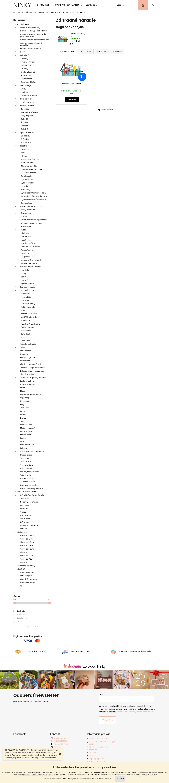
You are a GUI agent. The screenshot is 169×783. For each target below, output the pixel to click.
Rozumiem (120, 779)
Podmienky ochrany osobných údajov (102, 742)
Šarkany (24, 122)
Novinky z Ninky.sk (61, 744)
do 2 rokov (26, 233)
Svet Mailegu (25, 85)
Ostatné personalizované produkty (31, 44)
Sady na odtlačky (28, 82)
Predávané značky (97, 761)
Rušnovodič (26, 330)
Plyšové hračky (27, 65)
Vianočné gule (26, 575)
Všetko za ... (22, 532)
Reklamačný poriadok (98, 747)
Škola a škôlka (26, 515)
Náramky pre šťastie (29, 502)
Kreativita (24, 146)
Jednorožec (25, 408)
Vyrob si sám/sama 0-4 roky (33, 193)
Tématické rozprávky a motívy (33, 377)
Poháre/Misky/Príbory (29, 471)
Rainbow (24, 448)
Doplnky (24, 92)
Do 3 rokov (25, 136)
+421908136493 (60, 741)
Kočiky (23, 273)
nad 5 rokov (27, 240)
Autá (22, 441)
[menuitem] (45, 5)
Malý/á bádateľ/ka (29, 317)
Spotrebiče (26, 297)
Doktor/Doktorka (28, 307)
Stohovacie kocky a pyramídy (34, 220)
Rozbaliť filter (31, 626)
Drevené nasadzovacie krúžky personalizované (33, 35)
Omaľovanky (26, 176)
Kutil (23, 337)
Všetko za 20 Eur (27, 535)
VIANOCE (21, 569)
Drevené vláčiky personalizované (34, 31)
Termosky (24, 458)
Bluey (22, 391)
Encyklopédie (26, 361)
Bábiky (23, 277)
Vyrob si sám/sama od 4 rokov (34, 196)
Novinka (22, 618)
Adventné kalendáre (28, 579)
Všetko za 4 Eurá (27, 545)
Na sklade (22, 611)
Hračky (22, 52)
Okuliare (24, 126)
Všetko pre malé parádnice (31, 488)
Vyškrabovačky (27, 183)
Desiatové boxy (27, 468)
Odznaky (24, 508)
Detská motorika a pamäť (31, 206)
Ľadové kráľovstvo (28, 384)
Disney (23, 418)
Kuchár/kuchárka (28, 290)
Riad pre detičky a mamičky (32, 451)
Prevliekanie (26, 226)
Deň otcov (24, 522)
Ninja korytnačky (27, 445)
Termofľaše (25, 461)
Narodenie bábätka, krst (30, 525)
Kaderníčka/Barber (29, 314)
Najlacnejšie (86, 51)
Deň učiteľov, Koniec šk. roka (32, 495)
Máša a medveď (27, 428)
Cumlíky (24, 58)
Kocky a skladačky (29, 209)
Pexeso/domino (28, 250)
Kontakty (93, 750)
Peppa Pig (24, 398)
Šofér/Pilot (25, 334)
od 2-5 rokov (27, 236)
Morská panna (26, 434)
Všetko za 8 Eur (26, 559)
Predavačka (26, 320)
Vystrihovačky (27, 179)
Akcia (21, 614)
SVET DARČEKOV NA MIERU (28, 492)
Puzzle (23, 230)
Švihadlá (24, 119)
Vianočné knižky (27, 374)
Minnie (23, 414)
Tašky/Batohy (26, 475)
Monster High (26, 431)
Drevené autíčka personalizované (34, 39)
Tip (20, 621)
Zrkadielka (24, 498)
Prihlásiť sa (107, 720)
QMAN (24, 216)
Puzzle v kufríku (28, 243)
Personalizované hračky (30, 27)
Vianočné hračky (27, 572)
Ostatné (24, 129)
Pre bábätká (25, 351)
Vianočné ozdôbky (29, 95)
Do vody (24, 68)
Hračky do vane (27, 102)
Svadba (23, 512)
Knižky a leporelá (28, 72)
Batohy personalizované (30, 48)
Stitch (22, 387)
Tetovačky (25, 189)
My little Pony (26, 424)
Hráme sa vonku (27, 105)
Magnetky (25, 257)
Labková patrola (27, 381)
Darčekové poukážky (26, 565)
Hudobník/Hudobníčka (30, 324)
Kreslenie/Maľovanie (30, 159)
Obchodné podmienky (99, 738)
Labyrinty (25, 253)
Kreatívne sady (27, 162)
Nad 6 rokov (26, 142)
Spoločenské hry (27, 132)
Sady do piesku (27, 115)
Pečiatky (24, 186)
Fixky (23, 152)
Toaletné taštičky (27, 481)
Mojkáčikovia (26, 78)
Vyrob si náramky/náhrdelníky (34, 199)
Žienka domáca (28, 327)
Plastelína (25, 149)
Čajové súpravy (28, 304)
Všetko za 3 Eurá (27, 549)
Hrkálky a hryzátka (29, 62)
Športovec (25, 340)
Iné (21, 586)
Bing (22, 404)
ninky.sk (57, 747)
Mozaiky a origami (29, 173)
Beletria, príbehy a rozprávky (32, 371)
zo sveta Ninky (94, 666)
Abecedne (117, 51)
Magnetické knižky (29, 263)
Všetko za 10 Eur (26, 555)
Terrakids (25, 109)
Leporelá (24, 354)
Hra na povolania (27, 287)
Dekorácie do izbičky (28, 485)
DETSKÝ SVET (23, 24)
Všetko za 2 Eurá (27, 542)
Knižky (22, 347)
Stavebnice (26, 213)
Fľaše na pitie (26, 455)
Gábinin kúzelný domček (31, 394)
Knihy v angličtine (27, 357)
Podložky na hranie (28, 344)
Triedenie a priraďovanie (31, 223)
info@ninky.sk (60, 738)
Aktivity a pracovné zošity (31, 364)
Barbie (23, 438)
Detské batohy (26, 478)
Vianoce (23, 528)
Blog (91, 755)
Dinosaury (24, 401)
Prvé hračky (26, 75)
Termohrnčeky (26, 465)
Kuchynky (26, 293)
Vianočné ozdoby (27, 582)
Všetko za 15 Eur (26, 539)
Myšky (23, 89)
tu (112, 779)
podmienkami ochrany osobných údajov (134, 711)
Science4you (26, 203)
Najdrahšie (101, 51)
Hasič (23, 310)
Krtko (22, 411)
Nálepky (24, 156)
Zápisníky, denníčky (29, 166)
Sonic (22, 421)
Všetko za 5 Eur (26, 552)
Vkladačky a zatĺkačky (30, 246)
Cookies (92, 752)
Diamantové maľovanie (31, 169)
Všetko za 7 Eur (26, 562)
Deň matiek (25, 518)
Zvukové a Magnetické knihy (32, 367)
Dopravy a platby (96, 758)
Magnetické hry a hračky (31, 260)
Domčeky (25, 270)
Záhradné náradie (29, 112)
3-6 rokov (25, 139)
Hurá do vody (26, 99)
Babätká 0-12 (26, 55)
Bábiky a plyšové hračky (30, 267)
